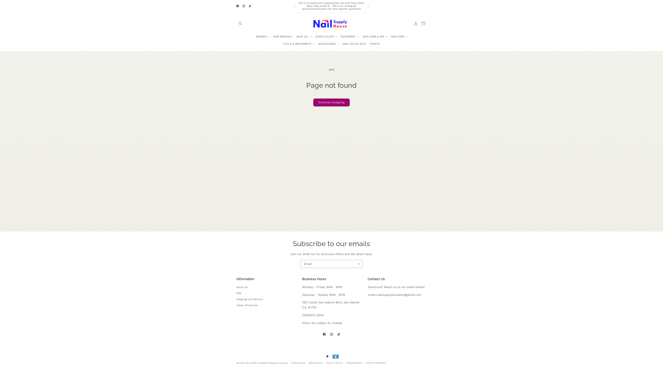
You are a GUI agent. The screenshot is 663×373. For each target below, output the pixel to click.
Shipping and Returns (250, 299)
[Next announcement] (368, 6)
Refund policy (316, 363)
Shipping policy (354, 363)
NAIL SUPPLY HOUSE (256, 363)
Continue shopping (331, 102)
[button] (240, 23)
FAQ (239, 293)
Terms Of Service (247, 305)
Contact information (376, 363)
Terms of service (334, 363)
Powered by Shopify (277, 363)
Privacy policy (298, 363)
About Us (242, 287)
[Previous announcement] (295, 6)
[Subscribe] (358, 264)
